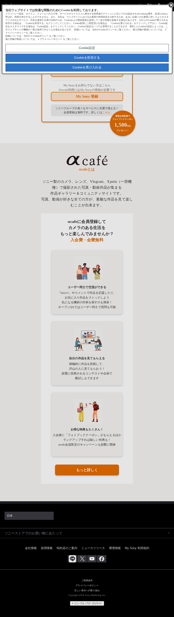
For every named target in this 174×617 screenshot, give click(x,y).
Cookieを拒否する (87, 57)
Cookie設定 (87, 48)
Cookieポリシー (40, 36)
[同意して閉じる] (170, 4)
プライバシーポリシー (51, 39)
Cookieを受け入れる (87, 67)
